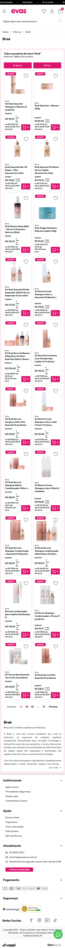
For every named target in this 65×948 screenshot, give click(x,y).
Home (5, 31)
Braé (28, 31)
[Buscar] (60, 21)
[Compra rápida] (25, 127)
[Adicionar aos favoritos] (26, 75)
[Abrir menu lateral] (4, 11)
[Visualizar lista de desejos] (44, 11)
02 (27, 706)
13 (44, 706)
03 (32, 706)
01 (21, 706)
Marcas (17, 31)
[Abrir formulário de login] (52, 11)
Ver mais (53, 767)
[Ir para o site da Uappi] (8, 945)
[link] (34, 787)
